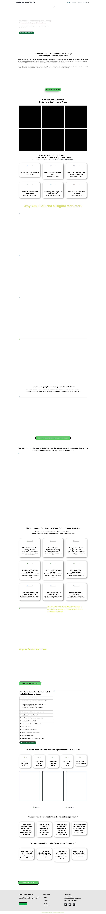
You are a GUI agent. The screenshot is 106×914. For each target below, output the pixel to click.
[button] (27, 742)
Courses (74, 2)
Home (68, 2)
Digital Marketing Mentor (25, 2)
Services (80, 2)
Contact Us (86, 2)
